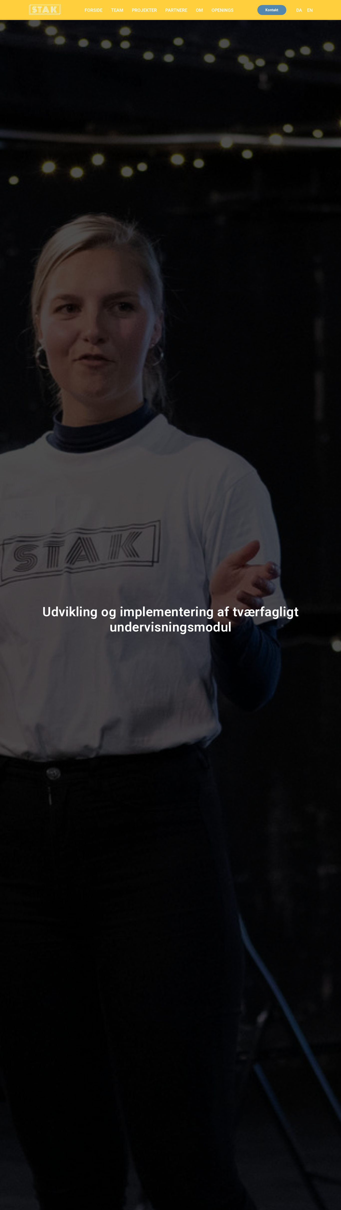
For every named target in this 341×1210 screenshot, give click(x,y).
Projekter (144, 10)
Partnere (176, 10)
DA (299, 10)
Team (117, 10)
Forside (93, 10)
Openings (222, 10)
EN (310, 10)
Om (199, 10)
